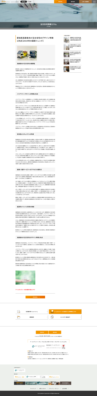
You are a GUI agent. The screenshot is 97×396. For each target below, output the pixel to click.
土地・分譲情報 (85, 1)
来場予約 (60, 1)
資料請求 (73, 1)
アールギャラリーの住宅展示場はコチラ (25, 289)
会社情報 (64, 388)
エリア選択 (29, 1)
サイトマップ (33, 388)
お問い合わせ (42, 388)
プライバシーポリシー (54, 388)
